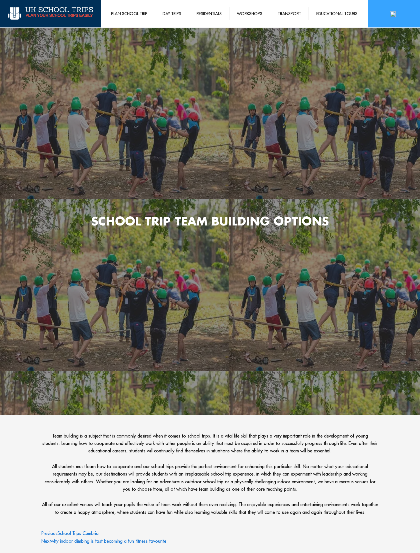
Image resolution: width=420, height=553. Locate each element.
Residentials (209, 13)
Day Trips (172, 13)
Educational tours (336, 13)
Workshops (249, 13)
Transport (289, 13)
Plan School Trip (129, 13)
